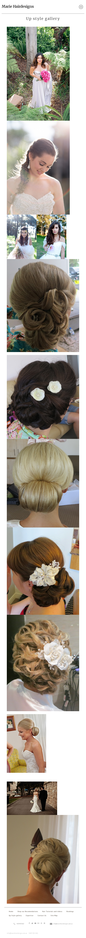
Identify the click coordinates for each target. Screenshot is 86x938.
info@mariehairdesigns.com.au (63, 924)
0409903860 (20, 924)
